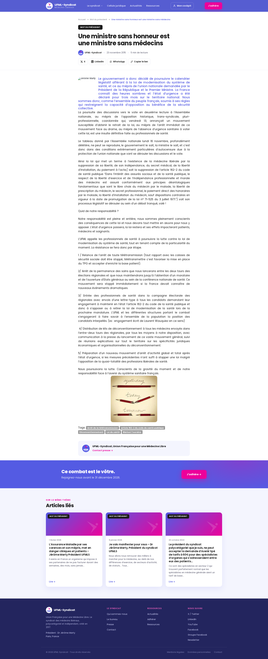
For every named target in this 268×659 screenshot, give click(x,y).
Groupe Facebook (197, 634)
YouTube (193, 624)
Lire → (52, 581)
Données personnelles (199, 652)
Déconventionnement (91, 432)
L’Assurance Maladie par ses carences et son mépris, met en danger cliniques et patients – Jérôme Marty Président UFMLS (70, 549)
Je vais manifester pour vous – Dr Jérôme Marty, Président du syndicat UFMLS (133, 548)
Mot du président (98, 19)
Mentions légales (175, 652)
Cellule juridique (116, 5)
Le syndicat (93, 5)
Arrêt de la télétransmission (102, 428)
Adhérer (151, 619)
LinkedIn (192, 619)
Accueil (82, 19)
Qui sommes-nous (117, 614)
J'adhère (213, 5)
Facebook (193, 629)
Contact (111, 629)
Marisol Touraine (132, 432)
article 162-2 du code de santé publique (142, 428)
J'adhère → (194, 474)
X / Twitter (193, 614)
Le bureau (112, 619)
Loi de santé (113, 432)
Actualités (136, 5)
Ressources (152, 5)
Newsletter (193, 639)
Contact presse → (102, 450)
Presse (110, 624)
